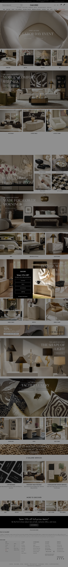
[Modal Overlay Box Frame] (34, 283)
